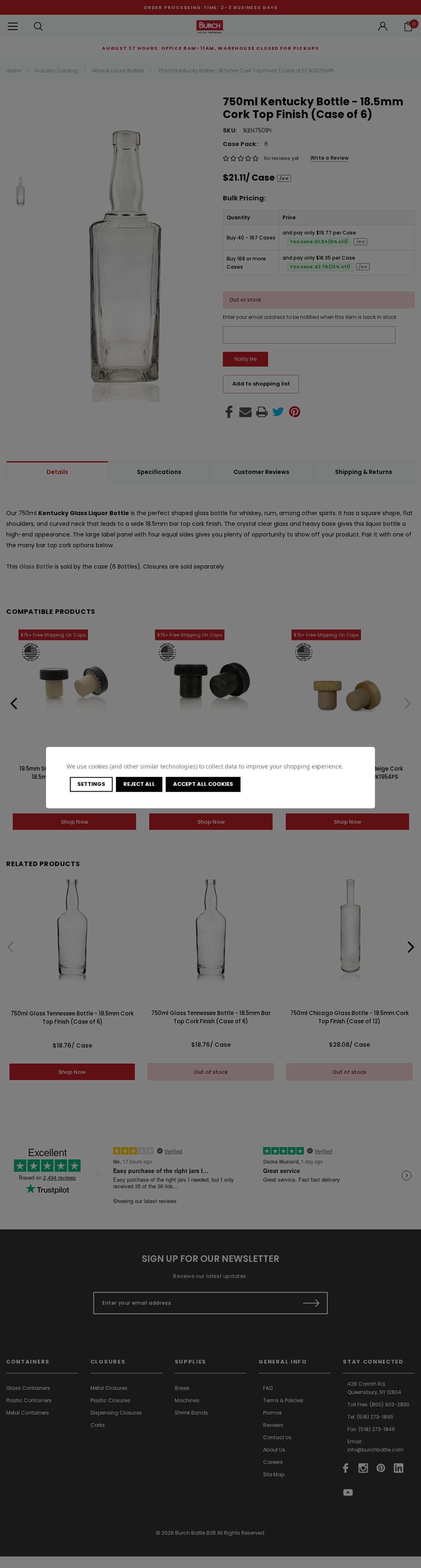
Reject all (139, 784)
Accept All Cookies (203, 784)
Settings (91, 784)
